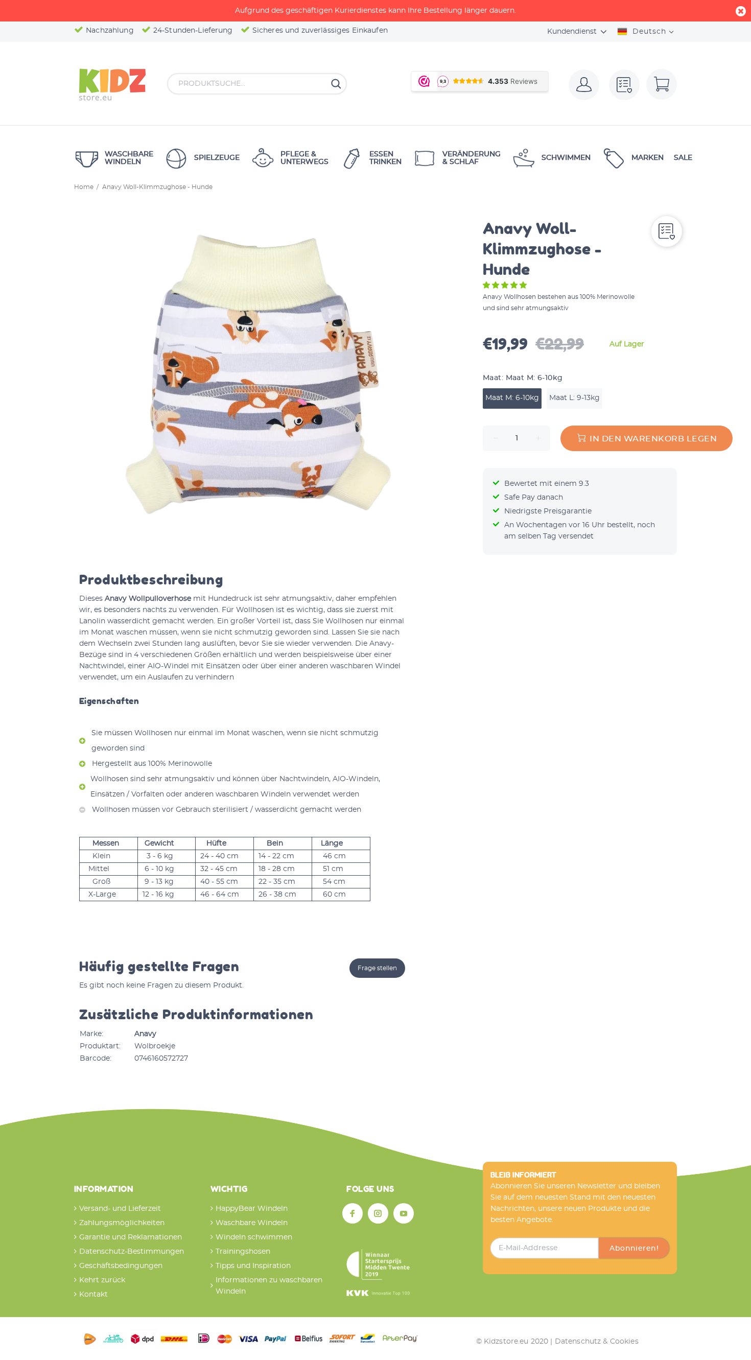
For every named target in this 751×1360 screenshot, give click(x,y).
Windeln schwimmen (254, 1237)
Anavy (145, 1034)
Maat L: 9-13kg (574, 398)
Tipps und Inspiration (253, 1266)
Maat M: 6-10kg (512, 398)
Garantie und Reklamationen (130, 1237)
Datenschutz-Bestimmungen (131, 1251)
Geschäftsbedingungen (120, 1266)
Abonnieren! (634, 1248)
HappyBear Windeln (252, 1208)
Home (83, 187)
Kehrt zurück (102, 1280)
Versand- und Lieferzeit (120, 1208)
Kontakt (93, 1294)
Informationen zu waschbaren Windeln (269, 1286)
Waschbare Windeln (252, 1223)
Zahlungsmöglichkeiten (122, 1223)
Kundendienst (572, 31)
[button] (506, 285)
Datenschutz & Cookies (597, 1341)
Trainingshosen (243, 1251)
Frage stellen (377, 968)
